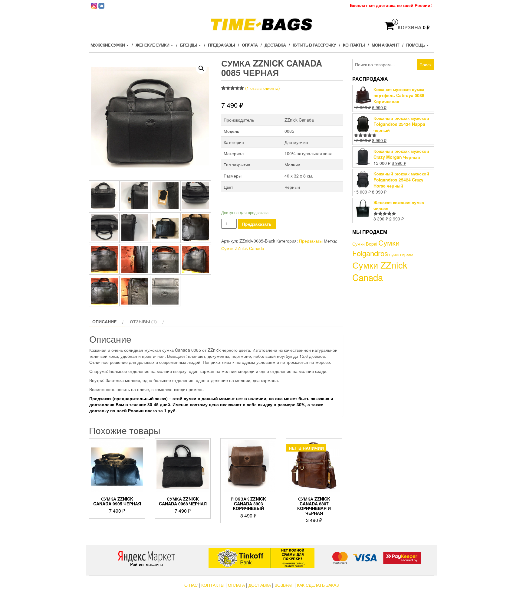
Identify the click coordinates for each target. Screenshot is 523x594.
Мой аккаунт (385, 45)
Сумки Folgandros (376, 247)
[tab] (107, 321)
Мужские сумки (108, 45)
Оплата (250, 45)
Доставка (275, 45)
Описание (104, 321)
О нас (191, 585)
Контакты (354, 45)
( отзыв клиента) (262, 88)
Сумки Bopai (364, 244)
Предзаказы (221, 45)
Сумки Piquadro (401, 255)
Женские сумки (153, 45)
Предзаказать (256, 224)
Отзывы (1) (143, 321)
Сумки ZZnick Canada (242, 248)
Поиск (425, 64)
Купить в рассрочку (314, 45)
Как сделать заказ (318, 585)
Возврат (284, 585)
